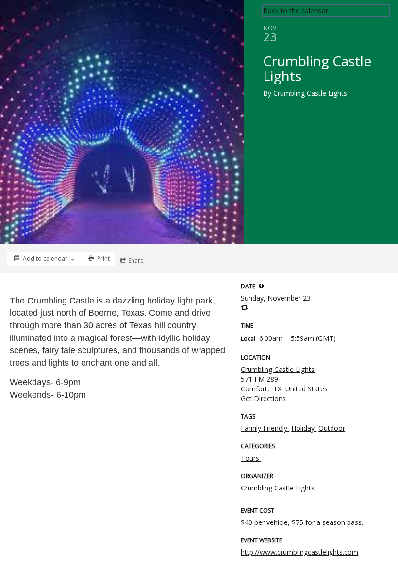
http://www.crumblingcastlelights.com (299, 551)
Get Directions (263, 398)
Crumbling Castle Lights (278, 369)
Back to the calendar (295, 10)
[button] (261, 286)
